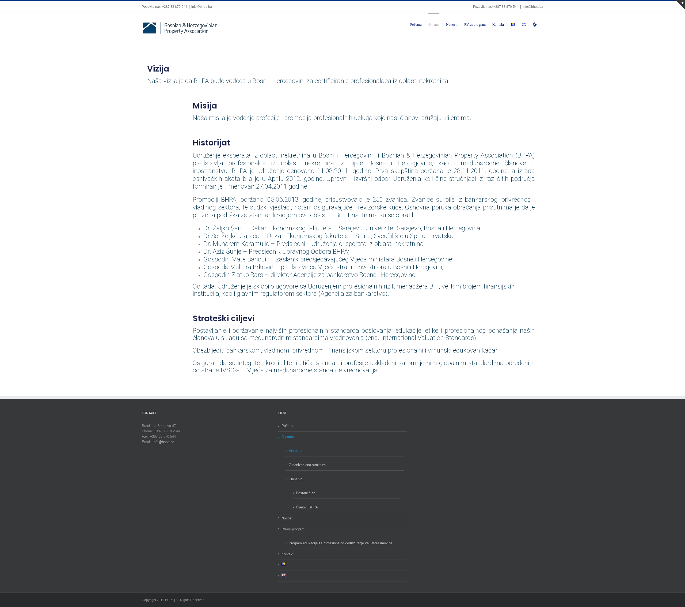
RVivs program (293, 529)
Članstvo (295, 479)
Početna (287, 426)
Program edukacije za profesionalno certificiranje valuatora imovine (340, 543)
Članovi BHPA (307, 507)
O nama (287, 437)
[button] (534, 24)
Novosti (287, 518)
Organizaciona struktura (307, 465)
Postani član (305, 493)
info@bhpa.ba (201, 7)
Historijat (295, 451)
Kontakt (287, 554)
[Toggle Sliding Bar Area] (680, 5)
